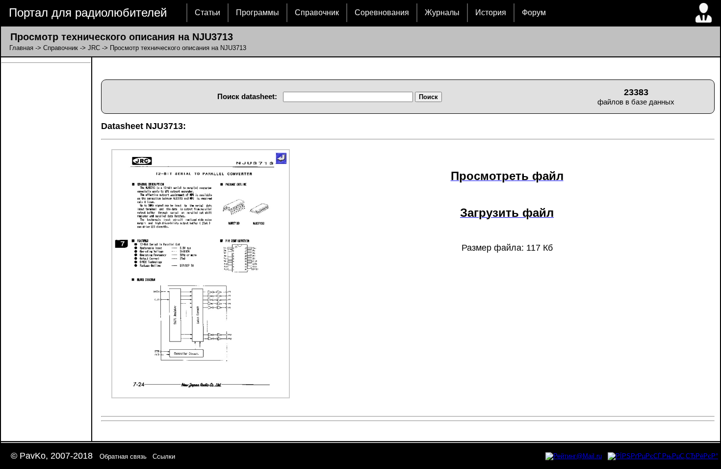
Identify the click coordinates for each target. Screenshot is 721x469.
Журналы (442, 12)
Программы (257, 12)
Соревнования (382, 12)
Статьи (207, 12)
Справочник (317, 12)
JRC (94, 48)
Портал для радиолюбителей (88, 12)
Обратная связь (123, 456)
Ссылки (164, 456)
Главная (21, 48)
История (490, 12)
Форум (534, 12)
